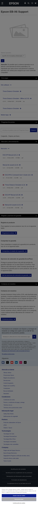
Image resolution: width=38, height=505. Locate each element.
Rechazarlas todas (19, 499)
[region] (19, 496)
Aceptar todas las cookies (19, 495)
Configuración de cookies (19, 503)
